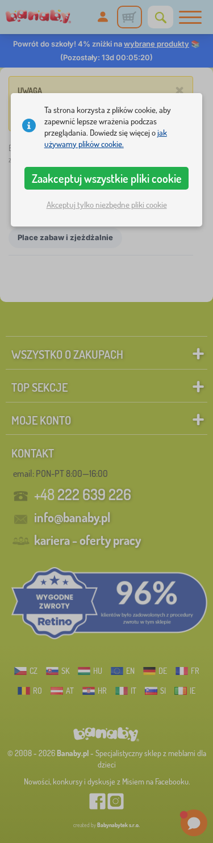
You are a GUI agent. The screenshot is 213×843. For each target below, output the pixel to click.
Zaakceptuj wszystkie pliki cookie (107, 178)
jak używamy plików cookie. (105, 138)
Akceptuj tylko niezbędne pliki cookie (107, 204)
